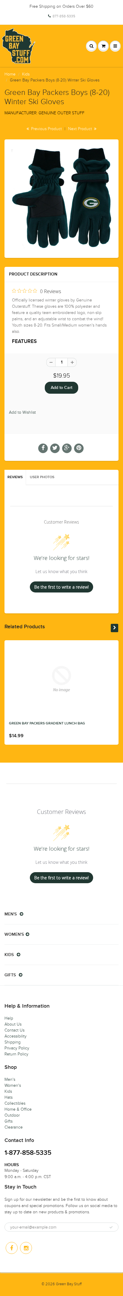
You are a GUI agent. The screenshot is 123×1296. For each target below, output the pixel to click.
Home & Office (18, 1109)
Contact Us (14, 1030)
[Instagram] (26, 1248)
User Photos (42, 477)
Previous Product (46, 128)
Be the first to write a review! (61, 587)
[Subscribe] (111, 1227)
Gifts (8, 1121)
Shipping (12, 1042)
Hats (8, 1097)
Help (8, 1018)
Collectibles (14, 1103)
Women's (12, 1085)
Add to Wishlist (22, 412)
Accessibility (15, 1036)
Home (10, 74)
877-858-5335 (64, 16)
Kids (26, 74)
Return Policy (16, 1054)
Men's (9, 1079)
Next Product (80, 128)
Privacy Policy (16, 1048)
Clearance (13, 1127)
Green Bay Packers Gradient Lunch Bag (47, 723)
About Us (12, 1024)
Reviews (15, 477)
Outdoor (12, 1115)
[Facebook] (12, 1248)
